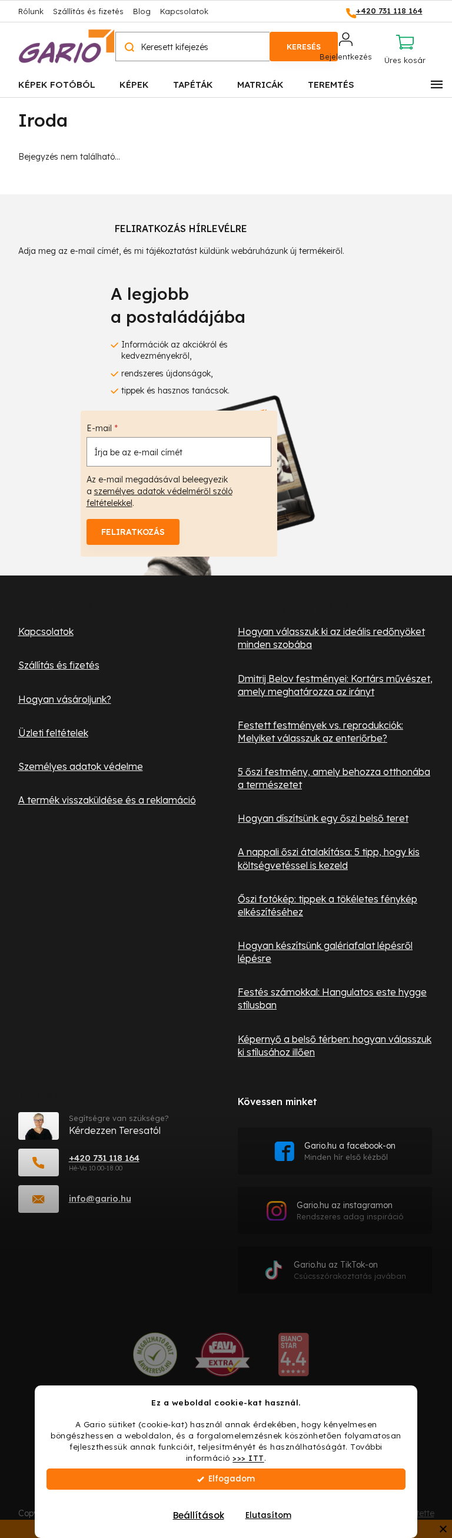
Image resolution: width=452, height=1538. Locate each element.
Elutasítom (268, 1515)
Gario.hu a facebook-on (350, 1151)
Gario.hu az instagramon (350, 1211)
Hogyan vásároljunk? (64, 699)
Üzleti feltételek (53, 733)
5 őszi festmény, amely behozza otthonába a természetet (334, 778)
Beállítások (198, 1515)
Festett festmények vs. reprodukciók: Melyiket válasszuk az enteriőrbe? (320, 731)
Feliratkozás (133, 532)
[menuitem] (56, 84)
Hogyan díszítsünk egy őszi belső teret (323, 818)
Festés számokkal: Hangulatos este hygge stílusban (332, 998)
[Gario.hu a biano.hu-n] (293, 1358)
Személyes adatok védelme (80, 766)
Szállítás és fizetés (88, 11)
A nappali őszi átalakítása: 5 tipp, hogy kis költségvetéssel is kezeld (329, 858)
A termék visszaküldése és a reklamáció (107, 800)
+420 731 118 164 (104, 1157)
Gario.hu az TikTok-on (350, 1270)
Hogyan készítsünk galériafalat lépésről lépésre (325, 952)
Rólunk (31, 11)
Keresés (304, 46)
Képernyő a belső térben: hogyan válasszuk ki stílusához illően (334, 1045)
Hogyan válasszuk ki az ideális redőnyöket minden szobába (331, 638)
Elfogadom (231, 1478)
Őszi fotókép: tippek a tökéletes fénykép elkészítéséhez (327, 905)
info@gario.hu (100, 1198)
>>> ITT (248, 1458)
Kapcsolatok (184, 11)
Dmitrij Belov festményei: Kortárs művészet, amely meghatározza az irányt (335, 685)
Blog (142, 11)
